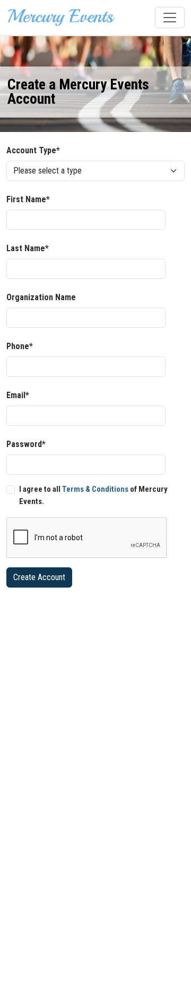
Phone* (19, 346)
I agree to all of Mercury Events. (93, 495)
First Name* (28, 199)
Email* (17, 395)
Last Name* (27, 248)
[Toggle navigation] (170, 17)
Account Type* (33, 150)
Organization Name (41, 297)
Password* (26, 444)
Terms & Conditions (95, 489)
